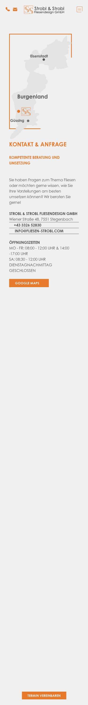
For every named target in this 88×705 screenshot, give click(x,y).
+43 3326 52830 (27, 225)
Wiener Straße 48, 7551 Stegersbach (41, 219)
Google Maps (27, 283)
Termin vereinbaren (44, 696)
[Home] (44, 10)
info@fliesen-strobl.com (39, 231)
